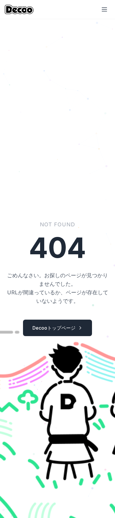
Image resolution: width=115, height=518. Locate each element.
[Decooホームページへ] (19, 9)
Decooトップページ (53, 328)
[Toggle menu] (104, 9)
